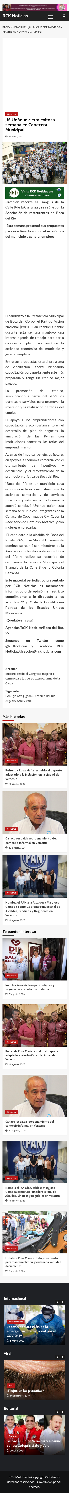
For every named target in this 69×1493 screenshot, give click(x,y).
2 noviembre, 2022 (19, 1395)
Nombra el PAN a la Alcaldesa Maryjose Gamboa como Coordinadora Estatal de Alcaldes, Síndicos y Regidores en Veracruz (32, 1192)
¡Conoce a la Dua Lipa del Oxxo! (31, 1391)
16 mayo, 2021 (16, 136)
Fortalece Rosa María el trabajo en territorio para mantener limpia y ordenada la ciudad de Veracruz (33, 1262)
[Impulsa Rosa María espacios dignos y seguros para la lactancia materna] (34, 959)
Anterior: (32, 676)
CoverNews (45, 1482)
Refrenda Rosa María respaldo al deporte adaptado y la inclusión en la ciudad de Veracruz (33, 775)
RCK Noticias (15, 15)
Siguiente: (30, 696)
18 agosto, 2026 (17, 783)
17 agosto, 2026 (17, 994)
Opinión (12, 1440)
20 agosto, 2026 (17, 847)
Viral (10, 1385)
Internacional (15, 1326)
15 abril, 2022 (16, 1340)
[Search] (64, 16)
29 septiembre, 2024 (20, 1450)
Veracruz (11, 114)
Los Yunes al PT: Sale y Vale (28, 1446)
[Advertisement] (34, 72)
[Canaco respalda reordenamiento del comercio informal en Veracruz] (34, 812)
